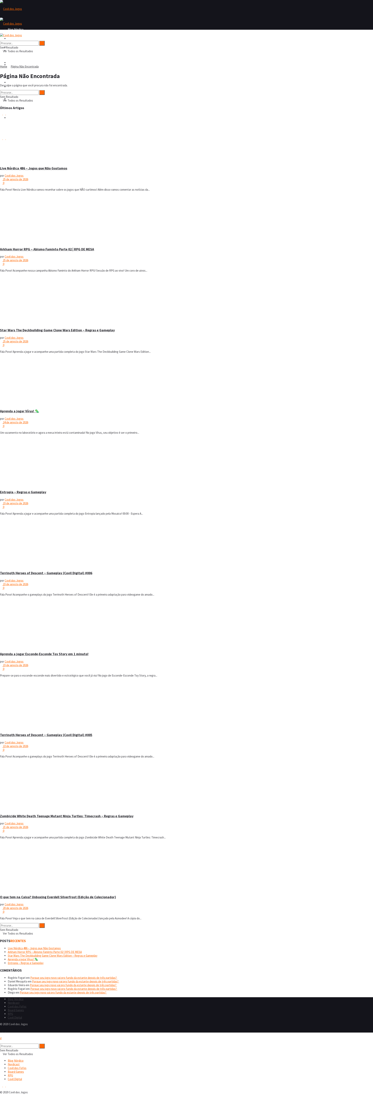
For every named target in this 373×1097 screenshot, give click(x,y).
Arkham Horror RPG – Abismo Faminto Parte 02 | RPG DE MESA (47, 249)
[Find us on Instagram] (4, 1031)
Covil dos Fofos (17, 62)
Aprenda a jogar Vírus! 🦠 (19, 411)
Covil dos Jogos (14, 175)
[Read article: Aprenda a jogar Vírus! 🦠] (186, 381)
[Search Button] (1, 39)
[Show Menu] (1, 31)
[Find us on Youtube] (7, 1031)
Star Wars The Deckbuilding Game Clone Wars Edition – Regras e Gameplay (57, 330)
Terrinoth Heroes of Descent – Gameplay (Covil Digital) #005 (46, 735)
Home (3, 66)
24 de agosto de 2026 (15, 422)
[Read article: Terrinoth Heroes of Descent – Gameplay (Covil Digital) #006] (186, 543)
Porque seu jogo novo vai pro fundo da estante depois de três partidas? (73, 978)
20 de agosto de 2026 (15, 908)
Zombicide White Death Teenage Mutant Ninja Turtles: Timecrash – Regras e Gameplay (66, 816)
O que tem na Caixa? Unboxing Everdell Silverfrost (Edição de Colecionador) (58, 897)
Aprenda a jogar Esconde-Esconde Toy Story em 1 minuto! (44, 654)
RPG (10, 1014)
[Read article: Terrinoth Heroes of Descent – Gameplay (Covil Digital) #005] (186, 705)
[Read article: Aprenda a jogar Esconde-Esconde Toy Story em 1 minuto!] (186, 624)
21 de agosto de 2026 (15, 827)
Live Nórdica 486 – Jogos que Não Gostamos (33, 168)
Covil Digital (15, 1017)
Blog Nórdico (16, 38)
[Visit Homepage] (11, 9)
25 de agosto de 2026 (15, 179)
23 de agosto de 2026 (15, 503)
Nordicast (14, 1003)
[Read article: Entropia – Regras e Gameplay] (186, 462)
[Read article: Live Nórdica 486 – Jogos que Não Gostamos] (186, 138)
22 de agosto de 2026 (15, 746)
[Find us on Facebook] (1, 1031)
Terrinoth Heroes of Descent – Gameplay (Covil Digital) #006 (46, 573)
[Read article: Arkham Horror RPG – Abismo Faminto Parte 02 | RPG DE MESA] (186, 219)
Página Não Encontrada (25, 66)
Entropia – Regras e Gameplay (23, 492)
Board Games (16, 82)
